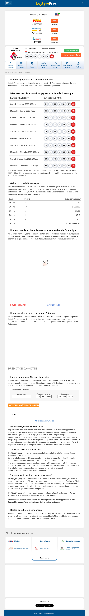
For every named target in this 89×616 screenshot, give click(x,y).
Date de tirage (65, 394)
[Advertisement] (44, 581)
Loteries (14, 72)
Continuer (43, 558)
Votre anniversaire (43, 394)
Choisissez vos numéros (44, 421)
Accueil (7, 72)
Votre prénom (21, 394)
